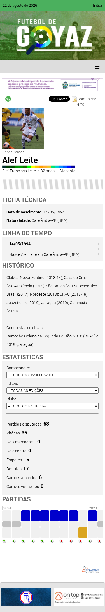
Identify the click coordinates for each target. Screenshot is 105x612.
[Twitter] (32, 51)
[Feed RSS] (64, 51)
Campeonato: (18, 367)
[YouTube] (43, 51)
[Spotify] (53, 51)
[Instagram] (75, 51)
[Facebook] (22, 51)
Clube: (11, 399)
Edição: (12, 383)
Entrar (97, 5)
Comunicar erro (86, 99)
